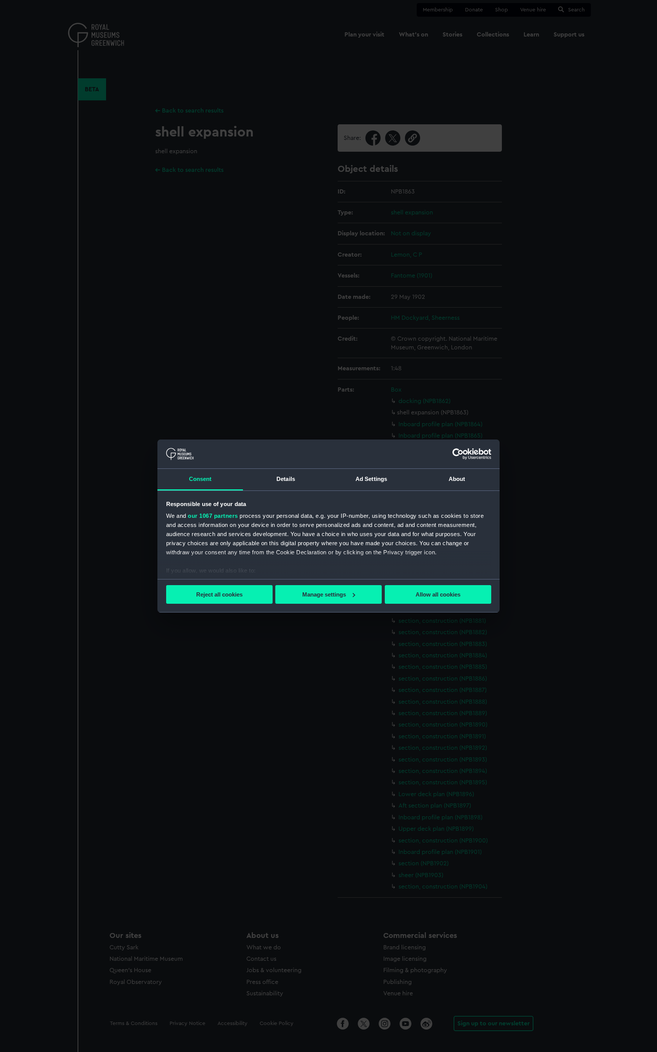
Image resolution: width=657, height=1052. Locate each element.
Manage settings (324, 594)
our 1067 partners (213, 516)
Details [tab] (285, 479)
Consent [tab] (200, 479)
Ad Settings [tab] (371, 479)
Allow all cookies (438, 594)
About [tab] (457, 479)
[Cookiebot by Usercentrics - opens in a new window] (458, 454)
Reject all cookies (219, 594)
